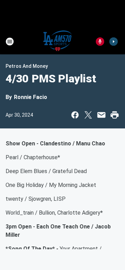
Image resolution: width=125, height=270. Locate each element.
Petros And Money (27, 66)
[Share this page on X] (88, 115)
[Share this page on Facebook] (75, 115)
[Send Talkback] (100, 41)
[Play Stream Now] (113, 41)
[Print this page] (114, 115)
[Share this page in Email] (101, 115)
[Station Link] (57, 41)
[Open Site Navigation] (10, 41)
